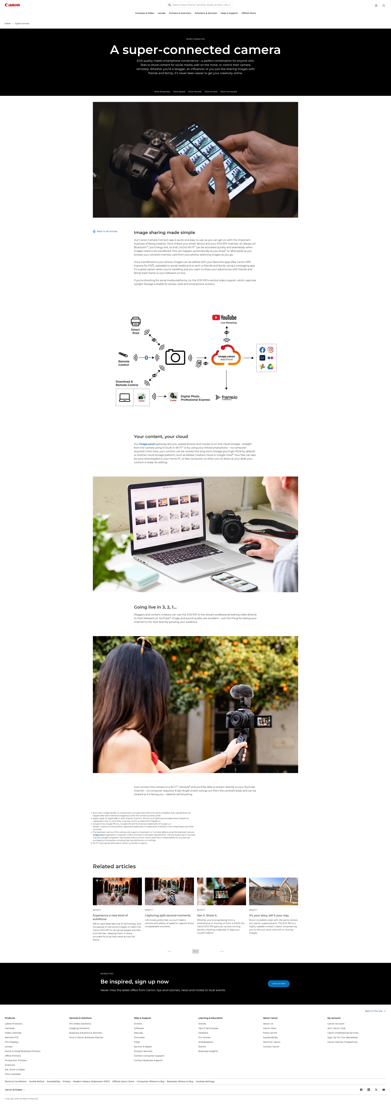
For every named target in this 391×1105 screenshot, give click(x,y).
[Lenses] (166, 13)
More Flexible (195, 91)
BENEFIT (97, 910)
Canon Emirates (14, 1089)
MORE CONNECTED (195, 39)
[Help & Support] (239, 13)
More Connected (228, 91)
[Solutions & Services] (218, 13)
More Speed (179, 91)
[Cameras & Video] (155, 13)
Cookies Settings (205, 1081)
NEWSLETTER (106, 973)
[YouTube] (383, 1089)
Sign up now (278, 984)
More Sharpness (162, 91)
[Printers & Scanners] (192, 13)
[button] (170, 951)
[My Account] (376, 5)
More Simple (211, 91)
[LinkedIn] (368, 1089)
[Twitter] (376, 1089)
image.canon (147, 444)
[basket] (383, 5)
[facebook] (361, 1089)
